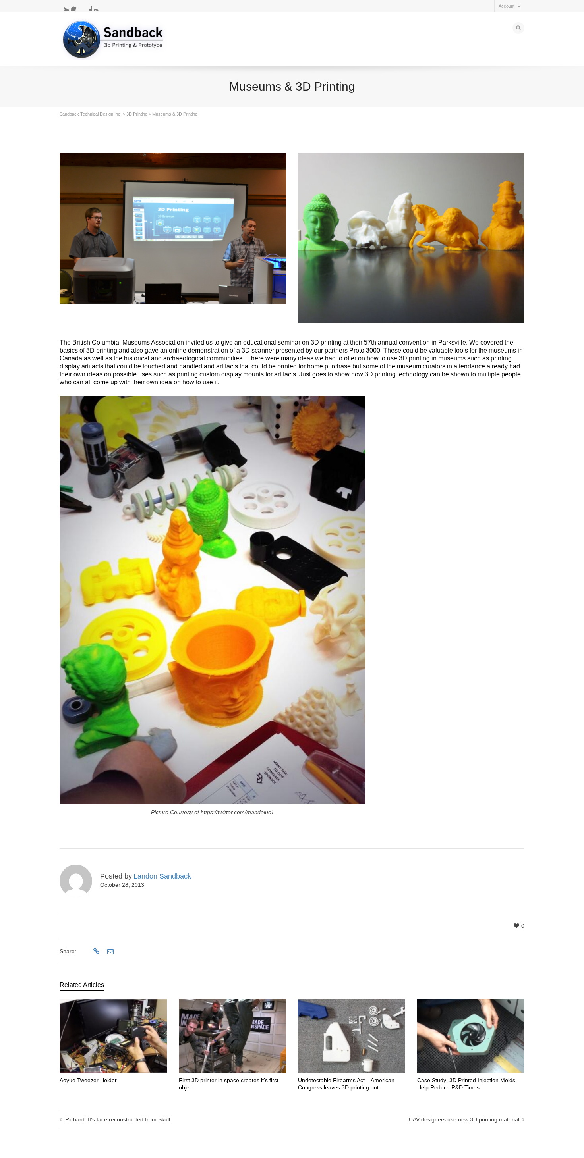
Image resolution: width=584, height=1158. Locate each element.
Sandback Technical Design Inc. (91, 114)
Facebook (76, 6)
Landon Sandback (162, 876)
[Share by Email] (109, 951)
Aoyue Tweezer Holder (88, 1080)
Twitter (64, 6)
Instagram (99, 6)
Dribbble (87, 6)
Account (506, 6)
